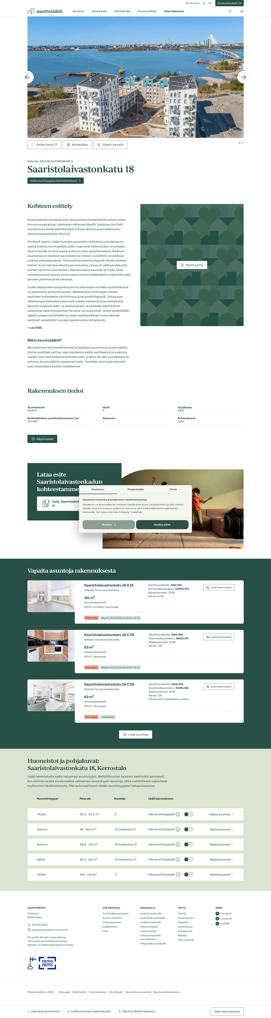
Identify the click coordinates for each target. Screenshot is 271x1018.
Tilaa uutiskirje (186, 939)
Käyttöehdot (80, 992)
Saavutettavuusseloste (138, 992)
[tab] (44, 145)
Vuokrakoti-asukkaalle (152, 918)
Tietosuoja (64, 992)
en (210, 3)
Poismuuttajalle (149, 926)
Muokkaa (107, 524)
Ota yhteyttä (192, 3)
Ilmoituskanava (97, 992)
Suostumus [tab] (98, 489)
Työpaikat (183, 922)
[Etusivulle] (45, 11)
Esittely (182, 913)
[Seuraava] (243, 77)
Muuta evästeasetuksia (166, 992)
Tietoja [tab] (173, 489)
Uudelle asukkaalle (150, 922)
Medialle (182, 935)
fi (204, 3)
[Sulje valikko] (242, 11)
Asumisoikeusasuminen (116, 913)
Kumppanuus (185, 931)
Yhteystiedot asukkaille (153, 943)
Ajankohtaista (186, 918)
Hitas (106, 931)
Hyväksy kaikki (162, 524)
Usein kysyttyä (148, 931)
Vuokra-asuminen (112, 918)
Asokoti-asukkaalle (151, 913)
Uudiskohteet (110, 926)
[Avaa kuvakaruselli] (135, 77)
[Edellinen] (27, 77)
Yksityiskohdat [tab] (135, 489)
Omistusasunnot (112, 922)
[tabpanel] (135, 77)
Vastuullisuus (185, 926)
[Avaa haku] (230, 11)
